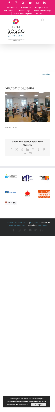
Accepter (39, 404)
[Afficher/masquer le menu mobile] (48, 20)
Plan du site (35, 223)
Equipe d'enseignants (16, 225)
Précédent (46, 74)
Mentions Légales (22, 223)
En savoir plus (22, 404)
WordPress (42, 225)
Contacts (9, 223)
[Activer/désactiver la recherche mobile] (42, 20)
